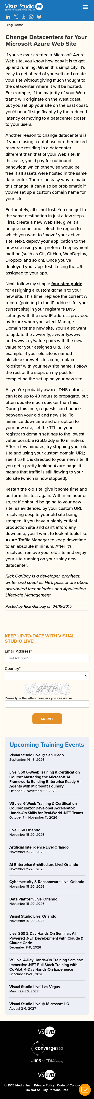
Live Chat (85, 1090)
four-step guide (66, 284)
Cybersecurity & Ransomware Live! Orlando (46, 881)
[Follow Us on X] (15, 16)
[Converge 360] (47, 1048)
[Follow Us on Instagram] (31, 16)
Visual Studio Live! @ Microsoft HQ (39, 1004)
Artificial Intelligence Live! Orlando (39, 847)
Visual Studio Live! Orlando (32, 916)
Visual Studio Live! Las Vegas (34, 986)
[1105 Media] (47, 1061)
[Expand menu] (85, 8)
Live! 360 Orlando (24, 830)
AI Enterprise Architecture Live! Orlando (43, 864)
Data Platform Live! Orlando (33, 899)
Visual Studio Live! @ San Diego (36, 755)
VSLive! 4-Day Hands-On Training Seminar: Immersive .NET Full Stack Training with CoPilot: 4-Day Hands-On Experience (46, 965)
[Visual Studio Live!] (47, 6)
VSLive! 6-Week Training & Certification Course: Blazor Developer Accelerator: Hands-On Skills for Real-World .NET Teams (46, 808)
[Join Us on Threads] (23, 16)
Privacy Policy (44, 1085)
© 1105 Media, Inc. (17, 1085)
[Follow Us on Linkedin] (8, 16)
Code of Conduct (69, 1085)
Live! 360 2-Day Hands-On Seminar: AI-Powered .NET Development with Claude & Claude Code (46, 938)
